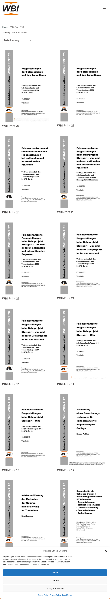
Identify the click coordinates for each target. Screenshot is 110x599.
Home (5, 27)
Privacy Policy (55, 595)
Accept (55, 572)
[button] (105, 550)
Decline (55, 580)
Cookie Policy (43, 595)
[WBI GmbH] (11, 8)
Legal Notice (67, 595)
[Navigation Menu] (104, 8)
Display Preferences (55, 588)
